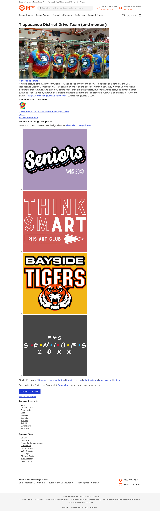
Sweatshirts (26, 426)
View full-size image (29, 81)
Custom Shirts (27, 407)
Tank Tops (25, 428)
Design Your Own (29, 391)
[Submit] (40, 8)
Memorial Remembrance (32, 443)
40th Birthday (27, 459)
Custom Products (68, 496)
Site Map (96, 496)
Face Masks (26, 410)
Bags (23, 405)
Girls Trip (25, 453)
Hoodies (24, 415)
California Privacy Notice (80, 499)
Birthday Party (27, 456)
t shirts (69, 380)
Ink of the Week (27, 396)
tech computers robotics (52, 380)
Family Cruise (27, 448)
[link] (27, 8)
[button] (132, 9)
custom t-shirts (50, 499)
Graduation (26, 446)
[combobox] (65, 8)
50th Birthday (27, 451)
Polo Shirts (25, 423)
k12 (36, 380)
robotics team (90, 380)
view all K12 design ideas (78, 125)
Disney (24, 438)
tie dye (78, 380)
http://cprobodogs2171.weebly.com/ (47, 95)
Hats (23, 413)
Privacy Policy (63, 499)
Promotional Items (83, 496)
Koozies (24, 421)
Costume (25, 440)
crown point (105, 380)
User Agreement (121, 499)
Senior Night (26, 461)
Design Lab (63, 385)
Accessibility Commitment (102, 499)
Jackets (24, 418)
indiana (116, 380)
